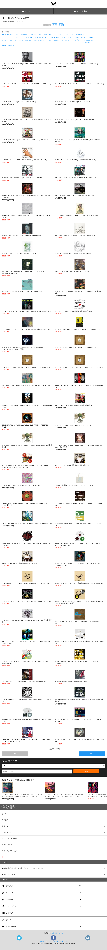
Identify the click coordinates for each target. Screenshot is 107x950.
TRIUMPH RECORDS (39, 40)
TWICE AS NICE (85, 43)
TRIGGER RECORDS (24, 40)
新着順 (61, 25)
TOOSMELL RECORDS (87, 37)
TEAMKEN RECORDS (35, 34)
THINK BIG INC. (80, 34)
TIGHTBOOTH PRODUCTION (23, 37)
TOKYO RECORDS (73, 37)
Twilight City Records (8, 45)
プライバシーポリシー (60, 941)
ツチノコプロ (75, 40)
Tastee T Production (21, 34)
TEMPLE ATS (47, 34)
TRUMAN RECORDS (53, 40)
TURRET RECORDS (87, 40)
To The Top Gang (7, 40)
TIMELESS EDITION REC (41, 37)
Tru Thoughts (65, 40)
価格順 (55, 25)
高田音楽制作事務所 (7, 34)
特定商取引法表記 (45, 941)
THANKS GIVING (69, 34)
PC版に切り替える (57, 933)
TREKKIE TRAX (57, 34)
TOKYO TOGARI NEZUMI (58, 37)
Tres (15, 40)
